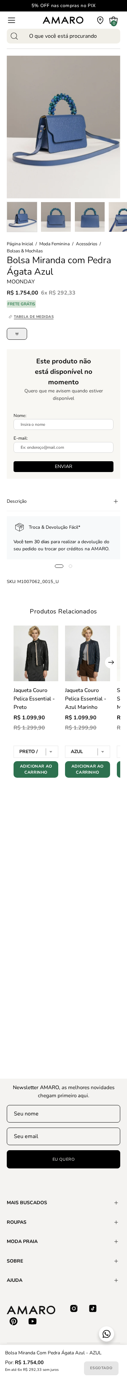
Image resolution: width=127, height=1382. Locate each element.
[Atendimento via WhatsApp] (106, 1334)
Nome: (20, 416)
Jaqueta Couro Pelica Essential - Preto (34, 699)
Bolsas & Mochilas (25, 251)
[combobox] (63, 36)
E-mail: (21, 438)
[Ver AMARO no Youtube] (32, 1321)
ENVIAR (63, 466)
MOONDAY (21, 281)
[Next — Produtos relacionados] (111, 662)
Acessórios (86, 244)
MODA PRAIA (22, 1241)
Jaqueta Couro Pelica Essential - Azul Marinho (85, 699)
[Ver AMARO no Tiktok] (93, 1308)
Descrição (17, 501)
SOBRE (15, 1261)
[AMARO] (63, 20)
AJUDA (14, 1280)
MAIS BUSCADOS (27, 1202)
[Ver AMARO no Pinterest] (13, 1321)
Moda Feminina (54, 244)
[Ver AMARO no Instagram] (74, 1308)
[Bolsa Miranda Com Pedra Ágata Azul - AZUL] (22, 217)
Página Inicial (20, 244)
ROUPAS (16, 1222)
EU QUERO (63, 1159)
